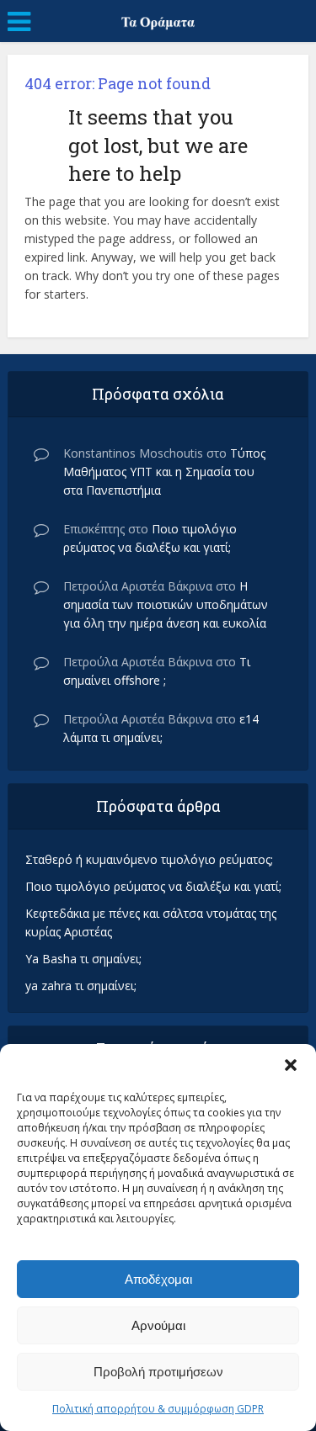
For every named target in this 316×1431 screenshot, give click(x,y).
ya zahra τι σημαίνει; (81, 986)
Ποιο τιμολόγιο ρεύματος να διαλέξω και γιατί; (153, 886)
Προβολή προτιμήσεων (158, 1372)
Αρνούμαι (158, 1325)
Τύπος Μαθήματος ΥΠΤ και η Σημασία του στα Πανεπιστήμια (164, 471)
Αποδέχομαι (158, 1279)
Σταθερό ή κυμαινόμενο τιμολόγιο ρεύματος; (149, 859)
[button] (290, 1065)
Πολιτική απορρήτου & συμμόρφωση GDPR (158, 1409)
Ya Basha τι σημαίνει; (83, 959)
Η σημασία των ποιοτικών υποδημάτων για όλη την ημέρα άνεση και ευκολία (165, 604)
